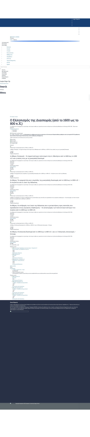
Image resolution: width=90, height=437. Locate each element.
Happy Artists (36, 403)
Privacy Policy (26, 422)
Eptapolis (27, 403)
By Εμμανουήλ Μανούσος (17, 264)
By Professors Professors (17, 257)
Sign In (9, 435)
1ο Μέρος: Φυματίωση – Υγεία (18, 269)
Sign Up (6, 435)
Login (74, 19)
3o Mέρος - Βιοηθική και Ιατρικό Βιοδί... (20, 295)
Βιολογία (14, 255)
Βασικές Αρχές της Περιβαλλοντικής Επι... (21, 249)
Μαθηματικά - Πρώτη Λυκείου (18, 260)
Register (78, 19)
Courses (1, 83)
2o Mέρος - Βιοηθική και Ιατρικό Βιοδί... (20, 288)
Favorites (5, 83)
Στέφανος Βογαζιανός (14, 128)
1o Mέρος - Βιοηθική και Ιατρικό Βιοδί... (20, 282)
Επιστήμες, (12, 116)
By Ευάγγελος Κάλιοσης (17, 252)
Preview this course (14, 165)
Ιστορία (16, 116)
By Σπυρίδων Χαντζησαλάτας (18, 286)
